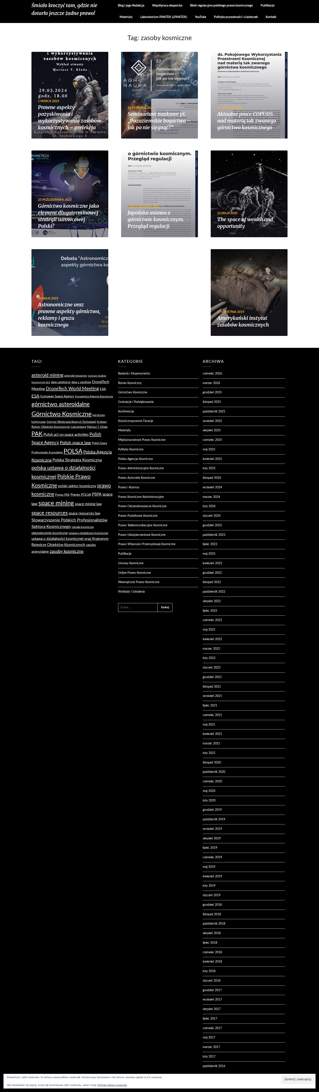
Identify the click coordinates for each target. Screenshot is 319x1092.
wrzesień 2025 (212, 421)
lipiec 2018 (210, 942)
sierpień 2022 (212, 601)
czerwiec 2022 (212, 620)
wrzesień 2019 (212, 828)
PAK (37, 434)
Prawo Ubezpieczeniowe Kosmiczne (141, 534)
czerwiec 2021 (212, 715)
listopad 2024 (212, 477)
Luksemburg (78, 426)
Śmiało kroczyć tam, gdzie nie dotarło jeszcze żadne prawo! (64, 9)
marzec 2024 (211, 497)
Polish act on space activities (66, 434)
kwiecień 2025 (212, 459)
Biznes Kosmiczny (129, 383)
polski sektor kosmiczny (77, 486)
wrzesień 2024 (212, 487)
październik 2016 (214, 1066)
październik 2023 (214, 534)
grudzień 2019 (212, 809)
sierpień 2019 (212, 838)
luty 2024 (209, 506)
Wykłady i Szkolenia (131, 591)
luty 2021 (209, 753)
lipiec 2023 (210, 544)
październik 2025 (214, 411)
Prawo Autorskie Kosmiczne (136, 477)
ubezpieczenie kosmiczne (49, 533)
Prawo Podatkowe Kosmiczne (137, 515)
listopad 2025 (212, 402)
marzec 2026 (211, 383)
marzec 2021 (211, 743)
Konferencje (126, 411)
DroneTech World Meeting (72, 388)
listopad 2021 (212, 686)
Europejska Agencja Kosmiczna (94, 396)
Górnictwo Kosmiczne (61, 414)
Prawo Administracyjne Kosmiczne (141, 468)
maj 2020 (209, 791)
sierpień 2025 (212, 430)
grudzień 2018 (212, 904)
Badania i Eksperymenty (134, 373)
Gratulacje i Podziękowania (136, 402)
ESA (35, 396)
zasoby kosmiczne (67, 551)
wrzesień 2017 (212, 999)
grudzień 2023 (212, 525)
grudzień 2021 (212, 677)
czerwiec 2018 (212, 952)
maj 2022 (209, 629)
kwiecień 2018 (212, 961)
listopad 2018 (212, 914)
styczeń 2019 (211, 895)
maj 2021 (209, 724)
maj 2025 (209, 449)
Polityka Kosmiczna (130, 449)
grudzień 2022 (212, 572)
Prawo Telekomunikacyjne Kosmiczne (142, 525)
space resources (49, 513)
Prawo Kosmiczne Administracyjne (141, 497)
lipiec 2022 (210, 610)
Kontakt (271, 17)
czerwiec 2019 (212, 857)
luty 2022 (209, 658)
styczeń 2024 (211, 515)
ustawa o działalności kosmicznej (88, 533)
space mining (56, 503)
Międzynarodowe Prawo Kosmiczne (141, 439)
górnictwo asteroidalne (60, 404)
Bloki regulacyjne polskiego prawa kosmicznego (221, 5)
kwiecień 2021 (212, 734)
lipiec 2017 (210, 1018)
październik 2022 (214, 591)
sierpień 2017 (212, 1009)
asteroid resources (75, 375)
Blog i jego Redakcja (131, 5)
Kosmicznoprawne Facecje (135, 421)
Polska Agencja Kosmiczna (135, 459)
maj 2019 (209, 866)
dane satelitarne (61, 382)
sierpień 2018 (212, 933)
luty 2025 (209, 468)
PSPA (97, 494)
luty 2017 (209, 1056)
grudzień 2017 (212, 990)
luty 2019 (209, 885)
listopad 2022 (212, 582)
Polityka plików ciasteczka (112, 1085)
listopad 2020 (212, 762)
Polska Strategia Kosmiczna (77, 460)
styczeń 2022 (211, 667)
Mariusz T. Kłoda (97, 426)
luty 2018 (209, 971)
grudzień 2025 (212, 392)
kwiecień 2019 (212, 876)
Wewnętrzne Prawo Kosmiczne (138, 582)
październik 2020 (214, 771)
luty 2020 (209, 800)
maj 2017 (209, 1037)
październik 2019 (214, 819)
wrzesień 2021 (212, 696)
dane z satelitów (81, 382)
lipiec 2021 (210, 705)
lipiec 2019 (210, 847)
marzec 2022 (211, 648)
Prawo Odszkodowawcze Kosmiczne (142, 506)
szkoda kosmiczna (83, 527)
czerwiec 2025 (212, 439)
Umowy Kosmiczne (130, 563)
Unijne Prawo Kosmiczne (134, 572)
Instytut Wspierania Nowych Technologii (71, 421)
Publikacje (268, 5)
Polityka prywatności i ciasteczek (236, 17)
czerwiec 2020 (212, 781)
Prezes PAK (62, 494)
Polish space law (75, 443)
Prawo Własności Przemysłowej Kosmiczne (146, 544)
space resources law (84, 513)
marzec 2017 (211, 1047)
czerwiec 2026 (212, 373)
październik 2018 (214, 923)
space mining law (88, 504)
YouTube (200, 17)
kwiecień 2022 (212, 639)
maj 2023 (209, 553)
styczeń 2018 (211, 980)
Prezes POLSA (81, 494)
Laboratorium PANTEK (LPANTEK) (163, 17)
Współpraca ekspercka (167, 5)
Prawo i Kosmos (128, 487)
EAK (103, 389)
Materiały (126, 17)
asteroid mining (47, 375)
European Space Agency (57, 396)
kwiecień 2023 (212, 563)
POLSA (73, 451)
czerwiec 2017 (212, 1028)
